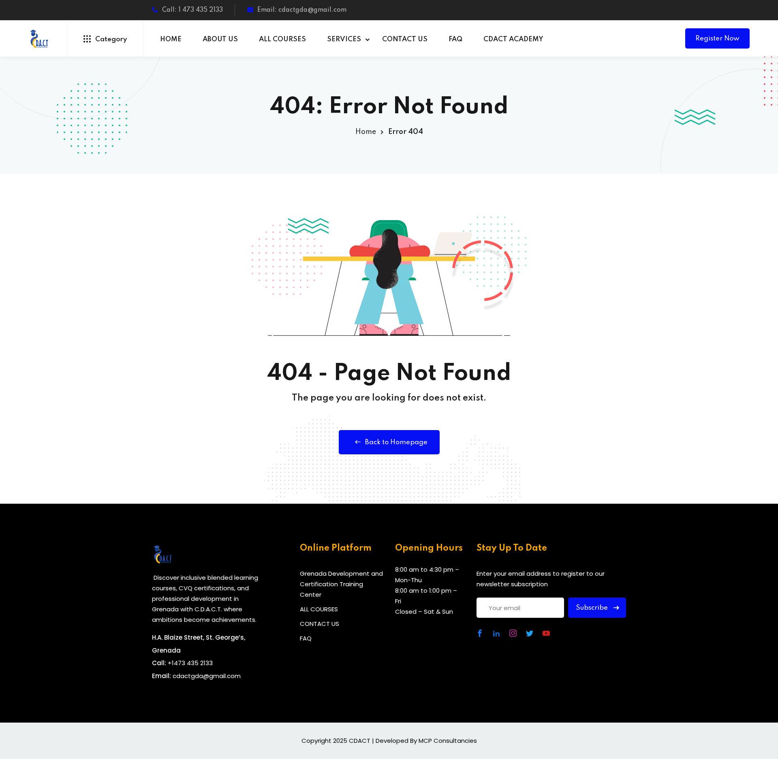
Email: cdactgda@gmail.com (301, 10)
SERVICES (344, 39)
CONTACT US (404, 39)
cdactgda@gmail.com (207, 676)
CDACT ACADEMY (513, 39)
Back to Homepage (396, 442)
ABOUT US (220, 39)
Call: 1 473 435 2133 (192, 10)
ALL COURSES (282, 39)
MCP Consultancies (448, 740)
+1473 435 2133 (190, 663)
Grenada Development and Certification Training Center (341, 584)
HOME (171, 39)
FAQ (455, 39)
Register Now (717, 38)
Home (365, 132)
